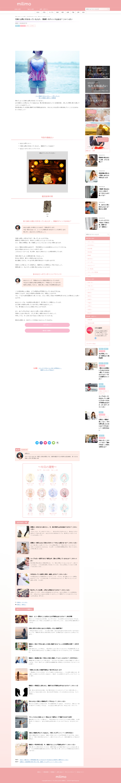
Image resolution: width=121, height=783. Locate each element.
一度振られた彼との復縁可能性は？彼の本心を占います (45, 670)
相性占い (90, 296)
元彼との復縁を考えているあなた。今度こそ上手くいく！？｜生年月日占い (51, 733)
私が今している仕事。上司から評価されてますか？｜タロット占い (50, 590)
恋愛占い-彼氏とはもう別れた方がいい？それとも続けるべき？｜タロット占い (53, 543)
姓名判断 (90, 248)
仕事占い (90, 306)
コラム (89, 275)
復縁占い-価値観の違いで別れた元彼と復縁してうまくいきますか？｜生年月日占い (53, 658)
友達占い (90, 309)
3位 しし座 (54, 470)
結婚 (68, 12)
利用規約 (52, 772)
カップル (51, 12)
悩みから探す (31, 9)
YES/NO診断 (91, 323)
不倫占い (90, 302)
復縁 (57, 12)
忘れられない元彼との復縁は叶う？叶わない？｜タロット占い (47, 701)
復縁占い (19, 602)
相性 (63, 12)
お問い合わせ (60, 772)
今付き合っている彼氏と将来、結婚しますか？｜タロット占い (48, 574)
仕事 (78, 12)
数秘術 (89, 255)
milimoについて (80, 772)
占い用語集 (90, 269)
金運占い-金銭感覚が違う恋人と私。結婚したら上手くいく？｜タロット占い (41, 762)
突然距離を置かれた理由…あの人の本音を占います (104, 175)
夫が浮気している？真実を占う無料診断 (104, 356)
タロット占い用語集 (93, 272)
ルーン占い (24, 602)
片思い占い (90, 285)
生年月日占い (91, 245)
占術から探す (17, 9)
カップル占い (91, 289)
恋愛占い (19, 604)
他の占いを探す (47, 330)
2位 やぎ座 (46, 470)
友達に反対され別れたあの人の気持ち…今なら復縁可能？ (46, 628)
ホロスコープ (91, 265)
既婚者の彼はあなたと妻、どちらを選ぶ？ (104, 160)
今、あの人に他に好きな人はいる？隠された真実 (104, 207)
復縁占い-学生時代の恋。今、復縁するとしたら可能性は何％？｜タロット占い (52, 744)
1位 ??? (39, 470)
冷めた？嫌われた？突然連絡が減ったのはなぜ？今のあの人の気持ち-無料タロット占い (44, 760)
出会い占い (90, 282)
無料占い (24, 604)
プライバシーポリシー (70, 772)
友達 (83, 12)
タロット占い (91, 241)
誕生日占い (90, 258)
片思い (44, 12)
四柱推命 (90, 252)
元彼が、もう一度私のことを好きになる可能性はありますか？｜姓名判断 (50, 616)
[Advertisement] (47, 39)
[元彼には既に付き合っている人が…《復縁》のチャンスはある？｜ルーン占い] (49, 442)
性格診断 (90, 319)
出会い (38, 12)
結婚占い (90, 299)
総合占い (90, 313)
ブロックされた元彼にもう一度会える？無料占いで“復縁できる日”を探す (50, 717)
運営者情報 (45, 772)
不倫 (73, 12)
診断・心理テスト (44, 9)
